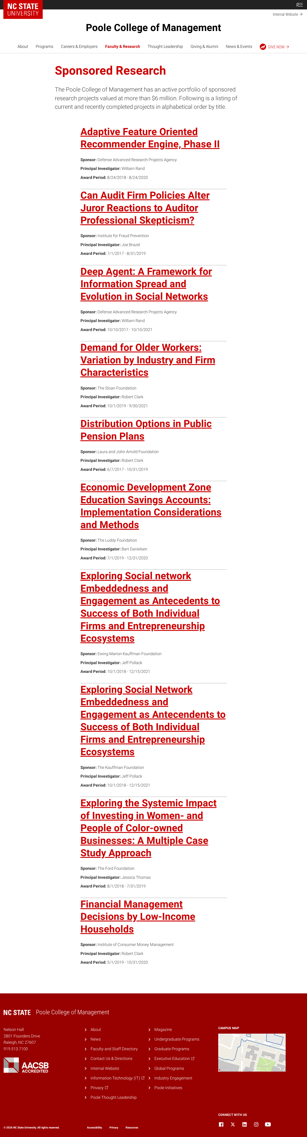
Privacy (113, 1127)
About (23, 46)
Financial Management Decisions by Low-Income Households (137, 916)
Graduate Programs (171, 1049)
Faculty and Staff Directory (114, 1049)
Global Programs (169, 1068)
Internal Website (105, 1068)
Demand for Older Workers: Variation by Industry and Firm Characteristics (147, 360)
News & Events (239, 46)
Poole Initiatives (168, 1088)
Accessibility (94, 1127)
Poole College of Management (153, 27)
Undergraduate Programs (176, 1039)
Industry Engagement (173, 1078)
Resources (132, 1127)
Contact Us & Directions (111, 1058)
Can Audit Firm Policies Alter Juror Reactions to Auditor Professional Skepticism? (145, 207)
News (96, 1039)
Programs (44, 46)
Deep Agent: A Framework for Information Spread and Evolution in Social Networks (146, 284)
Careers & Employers (79, 46)
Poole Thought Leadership (114, 1097)
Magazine (163, 1029)
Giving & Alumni (204, 46)
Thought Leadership (165, 46)
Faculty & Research (122, 46)
